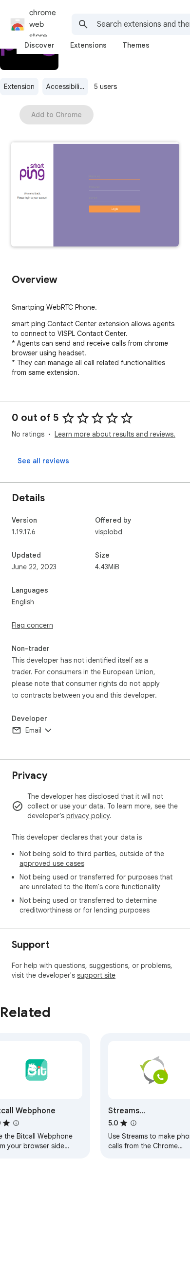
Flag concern (32, 625)
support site (96, 975)
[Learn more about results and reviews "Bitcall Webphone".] (16, 1123)
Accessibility (65, 86)
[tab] (39, 45)
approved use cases (51, 863)
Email (33, 730)
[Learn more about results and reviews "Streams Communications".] (133, 1123)
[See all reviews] (43, 461)
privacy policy (88, 815)
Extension (19, 86)
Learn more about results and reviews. (115, 434)
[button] (95, 195)
